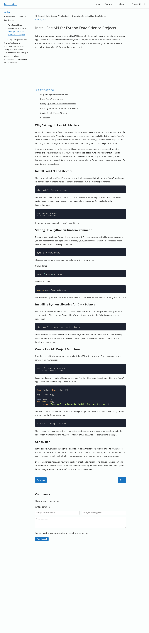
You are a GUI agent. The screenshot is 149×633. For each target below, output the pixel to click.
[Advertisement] (90, 68)
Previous (41, 480)
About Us (123, 4)
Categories (109, 4)
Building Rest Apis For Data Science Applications (15, 41)
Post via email (42, 539)
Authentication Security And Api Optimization (15, 61)
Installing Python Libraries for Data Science (59, 108)
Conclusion (45, 117)
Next (122, 480)
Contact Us (137, 4)
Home (97, 4)
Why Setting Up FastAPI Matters (54, 94)
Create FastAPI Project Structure (54, 113)
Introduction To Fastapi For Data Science (15, 18)
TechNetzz (10, 4)
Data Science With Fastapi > (58, 16)
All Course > (40, 16)
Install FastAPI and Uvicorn (52, 99)
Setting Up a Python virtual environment (58, 103)
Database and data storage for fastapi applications (16, 54)
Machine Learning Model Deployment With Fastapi (14, 48)
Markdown (54, 533)
